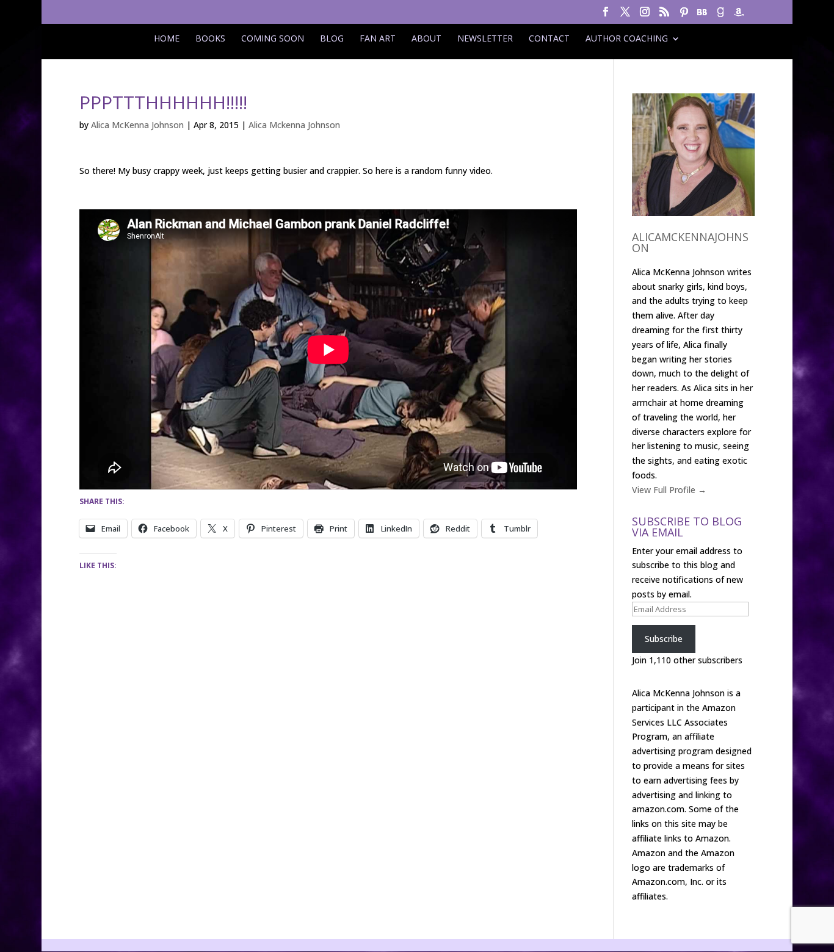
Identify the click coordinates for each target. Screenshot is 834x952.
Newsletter (485, 38)
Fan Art (378, 38)
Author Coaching (627, 38)
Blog (332, 38)
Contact (549, 38)
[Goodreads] (720, 15)
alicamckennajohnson (690, 242)
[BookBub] (702, 15)
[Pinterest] (684, 15)
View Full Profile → (669, 490)
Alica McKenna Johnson (137, 125)
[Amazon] (739, 15)
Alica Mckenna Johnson (294, 125)
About (426, 38)
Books (210, 38)
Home (166, 38)
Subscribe (664, 638)
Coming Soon (272, 38)
